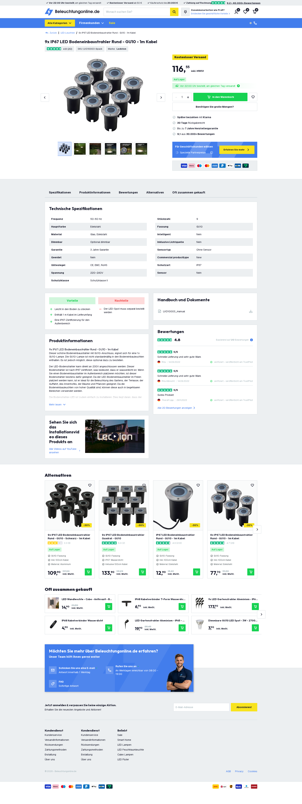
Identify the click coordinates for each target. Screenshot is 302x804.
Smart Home (124, 739)
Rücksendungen (54, 744)
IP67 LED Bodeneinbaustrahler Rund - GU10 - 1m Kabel (175, 536)
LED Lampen (124, 744)
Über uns (50, 759)
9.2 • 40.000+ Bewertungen (243, 3)
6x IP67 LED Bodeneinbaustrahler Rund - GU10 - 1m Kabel (231, 536)
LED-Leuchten (68, 32)
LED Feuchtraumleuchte (130, 749)
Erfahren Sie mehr (234, 149)
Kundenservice (53, 735)
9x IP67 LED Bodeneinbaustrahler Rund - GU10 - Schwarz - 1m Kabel (69, 536)
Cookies (252, 771)
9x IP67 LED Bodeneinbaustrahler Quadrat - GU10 (123, 536)
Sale (112, 23)
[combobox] (137, 12)
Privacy (239, 771)
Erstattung (50, 754)
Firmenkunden (89, 23)
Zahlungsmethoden (56, 749)
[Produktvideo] (115, 436)
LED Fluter (123, 759)
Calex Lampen (125, 754)
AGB (228, 771)
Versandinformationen (57, 739)
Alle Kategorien (57, 23)
